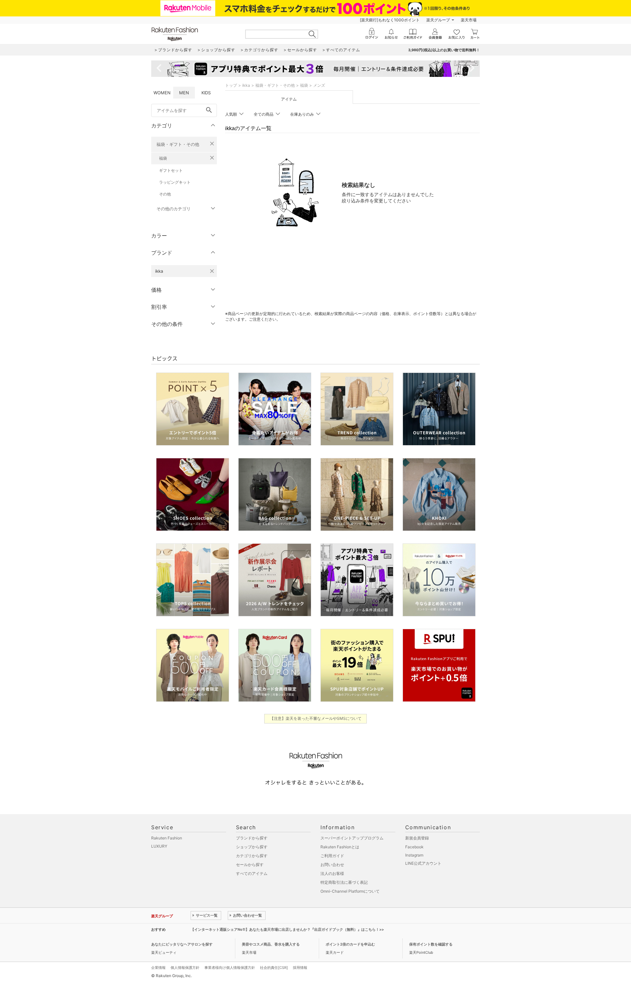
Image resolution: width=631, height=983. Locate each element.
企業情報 (158, 967)
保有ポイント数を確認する (431, 944)
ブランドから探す (252, 837)
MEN (184, 92)
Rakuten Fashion (166, 837)
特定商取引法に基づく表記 (344, 882)
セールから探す (250, 864)
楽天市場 (469, 19)
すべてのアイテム (252, 873)
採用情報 (300, 967)
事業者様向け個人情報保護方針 (229, 967)
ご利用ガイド (332, 855)
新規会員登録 (417, 837)
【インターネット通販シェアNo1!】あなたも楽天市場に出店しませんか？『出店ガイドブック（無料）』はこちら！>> (287, 929)
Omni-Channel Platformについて (350, 891)
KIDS (206, 92)
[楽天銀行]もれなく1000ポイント (390, 19)
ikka (246, 85)
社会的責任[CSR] (274, 967)
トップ (231, 85)
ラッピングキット (175, 182)
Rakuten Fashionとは (339, 846)
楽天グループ (438, 19)
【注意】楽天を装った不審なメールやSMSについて (316, 718)
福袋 (163, 158)
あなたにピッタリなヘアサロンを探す (182, 944)
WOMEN (162, 92)
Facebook (414, 846)
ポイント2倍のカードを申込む (350, 944)
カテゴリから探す (252, 855)
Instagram (414, 855)
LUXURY (159, 846)
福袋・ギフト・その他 (177, 144)
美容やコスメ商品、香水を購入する (271, 944)
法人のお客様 (332, 873)
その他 (165, 194)
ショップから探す (252, 846)
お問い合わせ (332, 864)
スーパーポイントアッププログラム (352, 837)
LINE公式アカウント (423, 863)
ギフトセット (171, 170)
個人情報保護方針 (185, 967)
